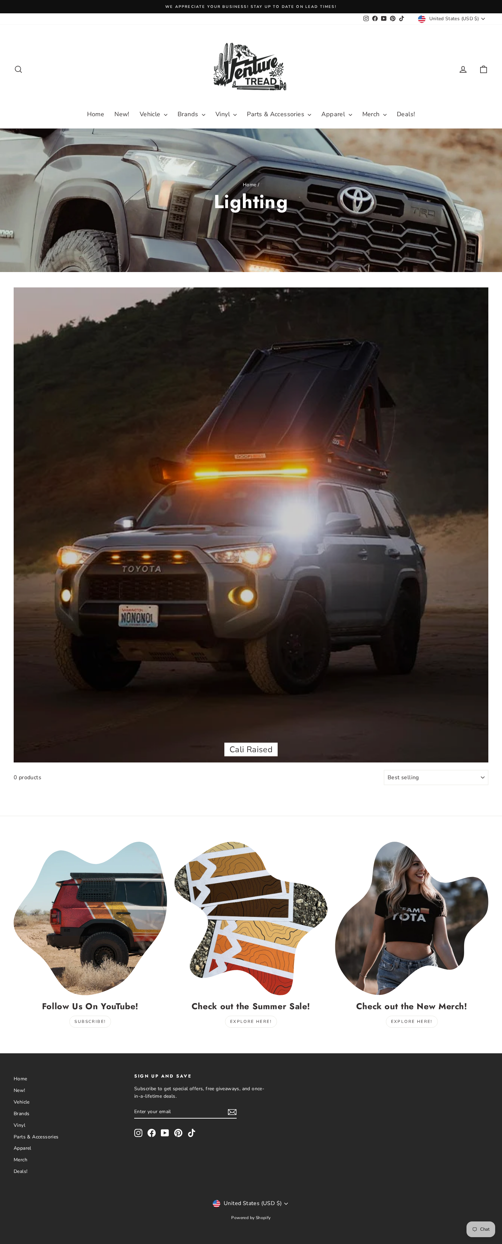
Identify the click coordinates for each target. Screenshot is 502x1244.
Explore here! (251, 1021)
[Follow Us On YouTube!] (90, 918)
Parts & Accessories (276, 114)
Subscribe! (90, 1021)
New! (121, 114)
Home (95, 114)
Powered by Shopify (250, 1217)
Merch (371, 114)
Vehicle (151, 114)
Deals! (406, 114)
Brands (189, 114)
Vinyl (223, 114)
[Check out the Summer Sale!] (251, 918)
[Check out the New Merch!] (411, 918)
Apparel (334, 114)
